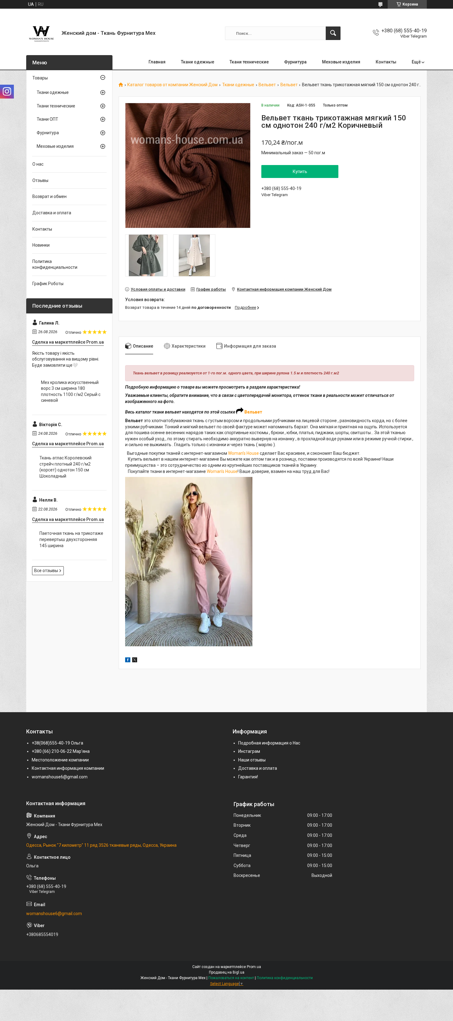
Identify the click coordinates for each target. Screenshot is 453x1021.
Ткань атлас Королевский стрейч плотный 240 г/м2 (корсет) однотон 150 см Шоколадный (65, 466)
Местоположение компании (60, 759)
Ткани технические (249, 61)
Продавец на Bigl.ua (226, 972)
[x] (134, 660)
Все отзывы (46, 570)
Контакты (386, 61)
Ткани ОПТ (47, 119)
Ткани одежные (197, 61)
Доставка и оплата (51, 212)
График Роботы (47, 283)
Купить (300, 171)
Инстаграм (249, 751)
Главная (157, 61)
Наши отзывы (252, 759)
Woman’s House (243, 453)
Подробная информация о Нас (269, 743)
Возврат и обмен (49, 196)
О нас (37, 164)
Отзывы (40, 180)
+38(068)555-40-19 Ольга (57, 743)
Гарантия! (248, 776)
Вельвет (267, 85)
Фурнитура (295, 61)
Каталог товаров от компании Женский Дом (172, 85)
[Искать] (333, 33)
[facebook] (127, 660)
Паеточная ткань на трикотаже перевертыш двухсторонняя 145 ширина (71, 539)
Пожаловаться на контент (231, 978)
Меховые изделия (341, 61)
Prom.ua (254, 967)
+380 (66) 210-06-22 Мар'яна (61, 751)
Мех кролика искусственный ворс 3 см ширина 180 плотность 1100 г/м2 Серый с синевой (70, 391)
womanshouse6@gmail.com (60, 776)
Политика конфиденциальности (54, 264)
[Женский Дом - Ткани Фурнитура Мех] (41, 33)
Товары (40, 77)
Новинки (41, 245)
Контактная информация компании (68, 768)
